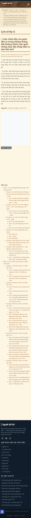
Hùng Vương (5, 460)
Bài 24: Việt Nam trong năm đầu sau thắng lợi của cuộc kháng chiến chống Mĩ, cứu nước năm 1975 (19, 367)
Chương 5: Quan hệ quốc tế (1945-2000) (17, 240)
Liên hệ (23, 515)
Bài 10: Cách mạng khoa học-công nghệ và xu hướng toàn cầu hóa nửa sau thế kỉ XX (19, 253)
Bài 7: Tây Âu (12, 236)
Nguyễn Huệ (5, 466)
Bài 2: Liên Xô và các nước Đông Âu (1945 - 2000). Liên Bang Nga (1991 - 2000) (19, 213)
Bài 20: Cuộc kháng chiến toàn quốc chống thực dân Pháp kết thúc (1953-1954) (19, 329)
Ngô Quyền (5, 463)
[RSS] (10, 438)
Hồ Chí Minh (5, 469)
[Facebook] (2, 438)
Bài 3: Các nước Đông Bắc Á (16, 221)
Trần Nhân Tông (6, 449)
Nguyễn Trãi (5, 446)
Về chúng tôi (9, 515)
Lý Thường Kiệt (6, 471)
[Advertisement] (15, 128)
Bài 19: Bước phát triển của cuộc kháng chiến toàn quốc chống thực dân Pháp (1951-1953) (18, 323)
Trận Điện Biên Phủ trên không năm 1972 (13, 494)
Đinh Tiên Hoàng (6, 455)
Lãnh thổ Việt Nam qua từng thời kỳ (11, 505)
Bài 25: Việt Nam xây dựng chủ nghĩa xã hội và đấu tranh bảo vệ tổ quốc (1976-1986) (19, 373)
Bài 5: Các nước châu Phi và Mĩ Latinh (19, 228)
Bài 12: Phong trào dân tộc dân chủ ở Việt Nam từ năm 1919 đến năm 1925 (19, 272)
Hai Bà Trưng (5, 452)
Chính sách (17, 515)
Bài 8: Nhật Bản (13, 238)
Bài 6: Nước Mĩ (13, 234)
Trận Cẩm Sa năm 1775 (8, 499)
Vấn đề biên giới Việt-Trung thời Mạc (11, 480)
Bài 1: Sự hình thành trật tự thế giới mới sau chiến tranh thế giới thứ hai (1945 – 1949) (18, 200)
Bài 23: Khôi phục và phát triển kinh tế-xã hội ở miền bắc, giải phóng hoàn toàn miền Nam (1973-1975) (19, 356)
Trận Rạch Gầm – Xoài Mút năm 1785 (12, 502)
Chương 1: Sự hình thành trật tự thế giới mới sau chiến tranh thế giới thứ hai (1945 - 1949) (18, 194)
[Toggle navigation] (28, 4)
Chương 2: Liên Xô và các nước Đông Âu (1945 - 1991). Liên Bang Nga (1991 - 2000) (17, 207)
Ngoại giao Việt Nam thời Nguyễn (11, 491)
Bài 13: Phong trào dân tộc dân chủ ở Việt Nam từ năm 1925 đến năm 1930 (19, 278)
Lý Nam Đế (5, 457)
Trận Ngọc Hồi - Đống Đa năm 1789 (11, 497)
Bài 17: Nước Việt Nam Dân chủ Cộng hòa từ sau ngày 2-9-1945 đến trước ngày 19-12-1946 (19, 310)
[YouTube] (6, 438)
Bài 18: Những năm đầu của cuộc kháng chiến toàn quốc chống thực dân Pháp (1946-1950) (18, 316)
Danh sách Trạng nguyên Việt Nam (11, 488)
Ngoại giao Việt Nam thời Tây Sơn (11, 483)
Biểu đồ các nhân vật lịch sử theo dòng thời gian (15, 486)
